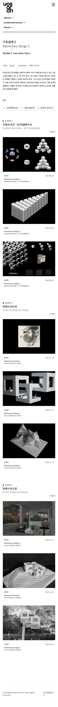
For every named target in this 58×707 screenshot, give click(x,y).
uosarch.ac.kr (18, 692)
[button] (12, 65)
